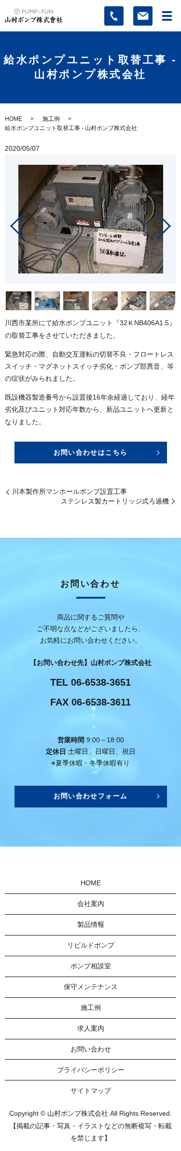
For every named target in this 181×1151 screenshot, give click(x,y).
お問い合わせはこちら (91, 452)
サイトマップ (90, 1090)
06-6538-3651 (101, 682)
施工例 (51, 118)
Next (171, 222)
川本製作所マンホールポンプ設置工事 (69, 491)
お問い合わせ (90, 1049)
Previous (9, 222)
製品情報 (90, 924)
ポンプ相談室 (90, 966)
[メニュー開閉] (167, 16)
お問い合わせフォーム (91, 796)
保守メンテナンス (91, 987)
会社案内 (90, 903)
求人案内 (90, 1028)
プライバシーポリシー (91, 1070)
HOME (13, 118)
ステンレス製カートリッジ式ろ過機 (115, 501)
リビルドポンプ (90, 945)
